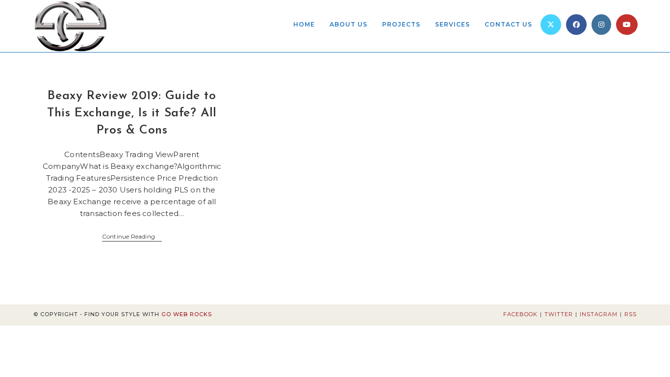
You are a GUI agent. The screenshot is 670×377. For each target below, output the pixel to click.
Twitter (558, 314)
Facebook (520, 314)
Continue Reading (132, 237)
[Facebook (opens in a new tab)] (576, 24)
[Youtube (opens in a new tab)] (627, 24)
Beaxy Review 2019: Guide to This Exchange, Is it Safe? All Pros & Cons (132, 113)
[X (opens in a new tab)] (551, 24)
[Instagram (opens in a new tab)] (601, 24)
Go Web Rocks (186, 314)
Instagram (599, 314)
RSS (630, 314)
